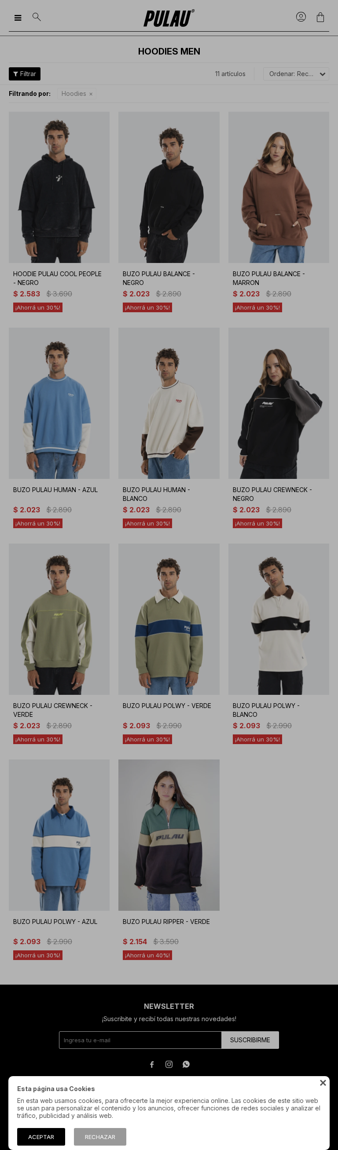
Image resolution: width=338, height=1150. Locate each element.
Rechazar (100, 1136)
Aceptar (41, 1136)
